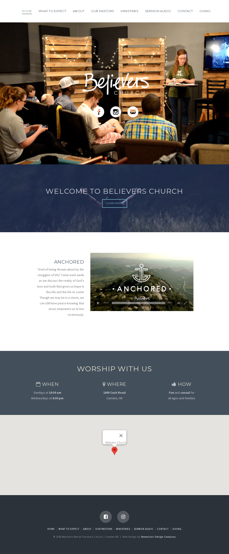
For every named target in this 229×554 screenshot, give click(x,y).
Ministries (123, 528)
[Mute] (179, 303)
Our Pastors (103, 528)
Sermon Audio (143, 528)
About (87, 528)
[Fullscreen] (185, 303)
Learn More (114, 203)
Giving (177, 528)
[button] (114, 451)
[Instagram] (123, 517)
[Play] (98, 303)
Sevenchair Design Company (158, 536)
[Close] (121, 435)
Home (51, 528)
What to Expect (69, 528)
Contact (163, 528)
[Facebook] (106, 517)
